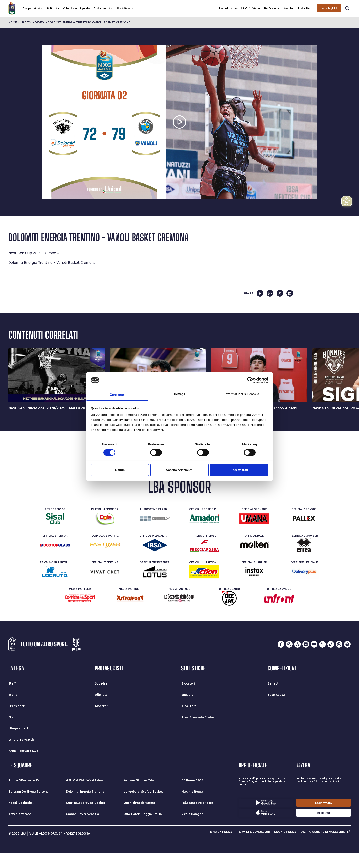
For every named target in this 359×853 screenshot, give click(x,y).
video (39, 22)
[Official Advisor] (279, 598)
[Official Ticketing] (105, 571)
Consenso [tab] (117, 394)
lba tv (26, 22)
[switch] (156, 452)
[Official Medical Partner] (155, 545)
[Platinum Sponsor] (105, 518)
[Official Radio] (229, 598)
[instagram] (289, 644)
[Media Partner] (80, 598)
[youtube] (314, 644)
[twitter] (280, 293)
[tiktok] (330, 644)
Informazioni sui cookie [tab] (242, 394)
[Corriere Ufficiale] (304, 571)
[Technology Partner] (105, 545)
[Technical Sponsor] (304, 545)
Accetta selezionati (179, 470)
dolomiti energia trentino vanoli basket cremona (89, 22)
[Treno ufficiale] (204, 545)
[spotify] (347, 644)
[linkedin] (289, 293)
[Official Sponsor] (254, 518)
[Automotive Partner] (155, 518)
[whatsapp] (270, 293)
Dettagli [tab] (179, 394)
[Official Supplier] (254, 571)
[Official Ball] (254, 545)
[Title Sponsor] (55, 518)
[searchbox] (179, 5)
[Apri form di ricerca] (347, 8)
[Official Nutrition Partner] (204, 571)
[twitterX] (322, 644)
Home (12, 22)
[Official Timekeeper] (155, 571)
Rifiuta (120, 470)
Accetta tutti (239, 470)
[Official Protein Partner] (204, 518)
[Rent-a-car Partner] (55, 571)
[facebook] (260, 293)
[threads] (297, 644)
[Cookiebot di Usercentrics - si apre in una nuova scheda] (250, 380)
